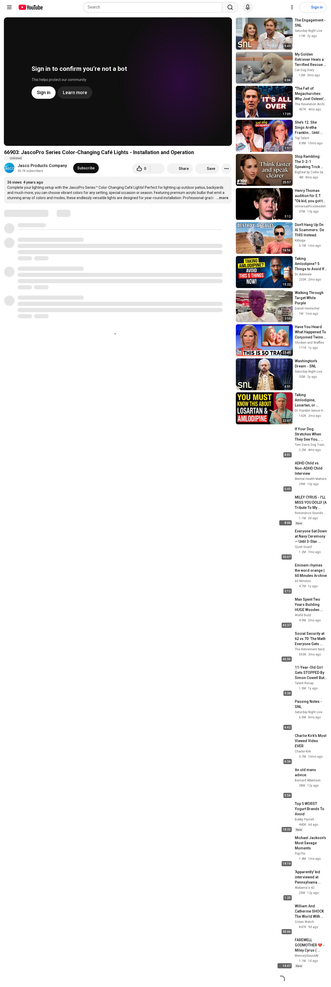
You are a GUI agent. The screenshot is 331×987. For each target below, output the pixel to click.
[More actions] (226, 168)
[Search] (230, 7)
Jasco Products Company (42, 165)
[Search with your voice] (248, 7)
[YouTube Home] (30, 7)
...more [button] (222, 198)
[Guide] (9, 7)
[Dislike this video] (157, 168)
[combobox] (154, 7)
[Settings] (292, 7)
